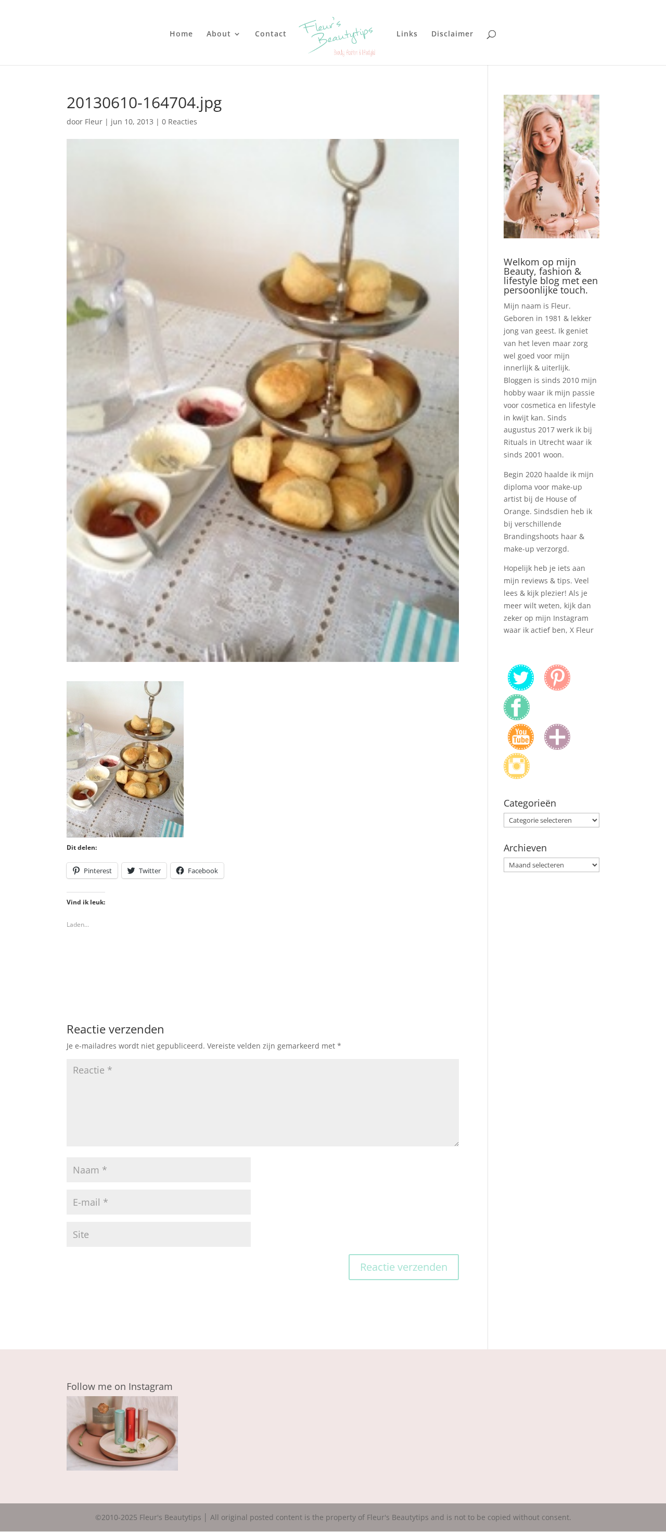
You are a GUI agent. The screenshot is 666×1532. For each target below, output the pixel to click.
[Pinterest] (557, 688)
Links (407, 34)
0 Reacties (179, 121)
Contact (271, 34)
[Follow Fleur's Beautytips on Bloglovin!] (557, 747)
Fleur (94, 121)
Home (181, 34)
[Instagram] (517, 776)
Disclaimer (452, 34)
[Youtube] (521, 747)
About (219, 34)
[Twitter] (521, 688)
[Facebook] (517, 717)
